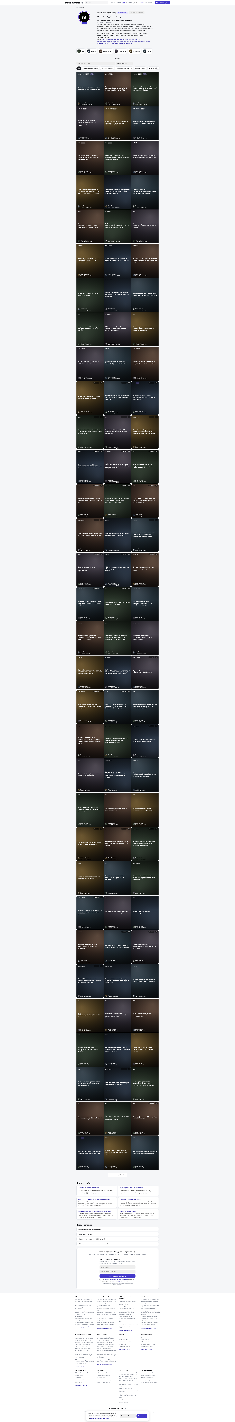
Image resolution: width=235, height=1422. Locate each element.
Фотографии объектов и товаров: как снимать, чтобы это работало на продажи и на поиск (128, 1302)
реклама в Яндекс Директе (128, 40)
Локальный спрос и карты (103, 1375)
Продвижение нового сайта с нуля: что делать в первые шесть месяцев (84, 1323)
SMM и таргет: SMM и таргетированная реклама (94, 1199)
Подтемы (121, 1334)
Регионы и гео (140, 68)
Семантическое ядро (90, 68)
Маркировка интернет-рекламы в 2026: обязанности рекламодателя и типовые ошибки (106, 1314)
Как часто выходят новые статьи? (90, 1229)
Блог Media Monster (147, 1370)
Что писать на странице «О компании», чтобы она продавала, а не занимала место (84, 1312)
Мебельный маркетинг (81, 1373)
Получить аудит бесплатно (117, 1276)
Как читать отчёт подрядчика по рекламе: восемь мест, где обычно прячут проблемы (84, 1355)
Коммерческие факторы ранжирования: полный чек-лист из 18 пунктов (128, 1390)
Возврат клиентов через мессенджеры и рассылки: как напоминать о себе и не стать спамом (127, 1319)
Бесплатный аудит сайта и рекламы (150, 1373)
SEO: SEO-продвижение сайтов (88, 1188)
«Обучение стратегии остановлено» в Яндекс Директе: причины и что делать (128, 1395)
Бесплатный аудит (162, 3)
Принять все (141, 1416)
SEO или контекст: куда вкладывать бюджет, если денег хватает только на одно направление (84, 1361)
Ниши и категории (80, 1370)
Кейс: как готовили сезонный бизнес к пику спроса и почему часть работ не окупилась (106, 1355)
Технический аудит (102, 1377)
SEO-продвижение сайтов (111, 40)
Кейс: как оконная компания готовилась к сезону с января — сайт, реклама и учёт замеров (105, 1344)
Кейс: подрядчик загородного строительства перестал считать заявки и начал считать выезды (106, 1338)
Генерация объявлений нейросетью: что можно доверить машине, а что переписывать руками (106, 1301)
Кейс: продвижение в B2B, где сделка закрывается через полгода (106, 1360)
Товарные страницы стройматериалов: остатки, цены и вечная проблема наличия (84, 1318)
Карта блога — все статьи (126, 1400)
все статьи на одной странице (122, 43)
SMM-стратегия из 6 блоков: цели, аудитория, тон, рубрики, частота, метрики (128, 1325)
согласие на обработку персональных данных (116, 1279)
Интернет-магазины (155, 68)
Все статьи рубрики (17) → (148, 1328)
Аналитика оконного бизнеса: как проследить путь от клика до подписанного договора (84, 1344)
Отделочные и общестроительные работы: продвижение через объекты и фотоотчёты (128, 1312)
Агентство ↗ (149, 3)
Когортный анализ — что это (148, 1344)
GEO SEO (138, 2)
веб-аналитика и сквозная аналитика (139, 42)
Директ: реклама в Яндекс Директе (131, 1188)
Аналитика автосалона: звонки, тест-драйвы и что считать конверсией (83, 1350)
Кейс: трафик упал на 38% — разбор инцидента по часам (128, 1385)
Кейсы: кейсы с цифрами (128, 1211)
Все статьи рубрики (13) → (104, 1364)
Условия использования (147, 1377)
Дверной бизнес (79, 1375)
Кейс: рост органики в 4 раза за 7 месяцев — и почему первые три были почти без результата (128, 1374)
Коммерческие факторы (103, 1382)
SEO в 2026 (100, 1370)
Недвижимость (79, 1380)
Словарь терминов (146, 1334)
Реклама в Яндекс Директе (105, 1297)
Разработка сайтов (146, 1297)
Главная (78, 7)
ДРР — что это (145, 1337)
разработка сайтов (120, 42)
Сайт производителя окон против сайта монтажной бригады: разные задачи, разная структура (150, 1306)
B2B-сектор (78, 1377)
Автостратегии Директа (124, 68)
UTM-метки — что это (147, 1346)
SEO (85, 1412)
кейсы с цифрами (102, 43)
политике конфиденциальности (99, 1418)
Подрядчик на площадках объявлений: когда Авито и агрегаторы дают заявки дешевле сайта (106, 1307)
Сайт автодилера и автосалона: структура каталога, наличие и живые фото (149, 1324)
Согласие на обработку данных (149, 1382)
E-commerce (79, 1382)
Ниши (112, 2)
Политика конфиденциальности (149, 1380)
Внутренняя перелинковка (104, 1380)
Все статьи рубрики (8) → (126, 1330)
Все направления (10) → (82, 1385)
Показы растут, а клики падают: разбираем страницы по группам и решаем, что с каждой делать (84, 1301)
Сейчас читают (123, 1370)
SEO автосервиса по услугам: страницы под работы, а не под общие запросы (83, 1306)
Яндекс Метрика (107, 68)
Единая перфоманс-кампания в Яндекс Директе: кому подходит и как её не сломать (106, 1324)
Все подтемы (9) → (124, 1349)
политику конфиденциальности (119, 1281)
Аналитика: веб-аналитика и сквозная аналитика (94, 1211)
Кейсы (130, 2)
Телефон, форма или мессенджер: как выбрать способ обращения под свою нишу (150, 1312)
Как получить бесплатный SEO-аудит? (92, 1239)
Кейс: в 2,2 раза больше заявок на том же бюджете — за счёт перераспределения (128, 1380)
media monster (74, 3)
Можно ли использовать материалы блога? (93, 1244)
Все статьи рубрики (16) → (82, 1366)
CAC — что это (145, 1342)
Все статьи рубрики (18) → (104, 1328)
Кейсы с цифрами (102, 1334)
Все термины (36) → (146, 1349)
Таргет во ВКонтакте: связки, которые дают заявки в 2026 (126, 1307)
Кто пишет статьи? (85, 1234)
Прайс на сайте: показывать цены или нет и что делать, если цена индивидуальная (150, 1301)
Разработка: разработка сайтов (130, 1199)
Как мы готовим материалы (148, 1375)
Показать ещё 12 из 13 (117, 1175)
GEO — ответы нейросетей (104, 1373)
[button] (84, 17)
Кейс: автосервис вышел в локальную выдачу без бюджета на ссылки (106, 1350)
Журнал (120, 2)
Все (79, 68)
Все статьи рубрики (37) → (82, 1327)
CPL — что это (145, 1339)
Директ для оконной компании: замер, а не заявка (105, 1319)
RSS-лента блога (123, 1402)
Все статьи (79, 1412)
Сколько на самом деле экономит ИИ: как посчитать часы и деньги (84, 1339)
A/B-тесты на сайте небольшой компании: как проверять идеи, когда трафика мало (149, 1318)
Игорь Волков (155, 1412)
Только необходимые (127, 1416)
